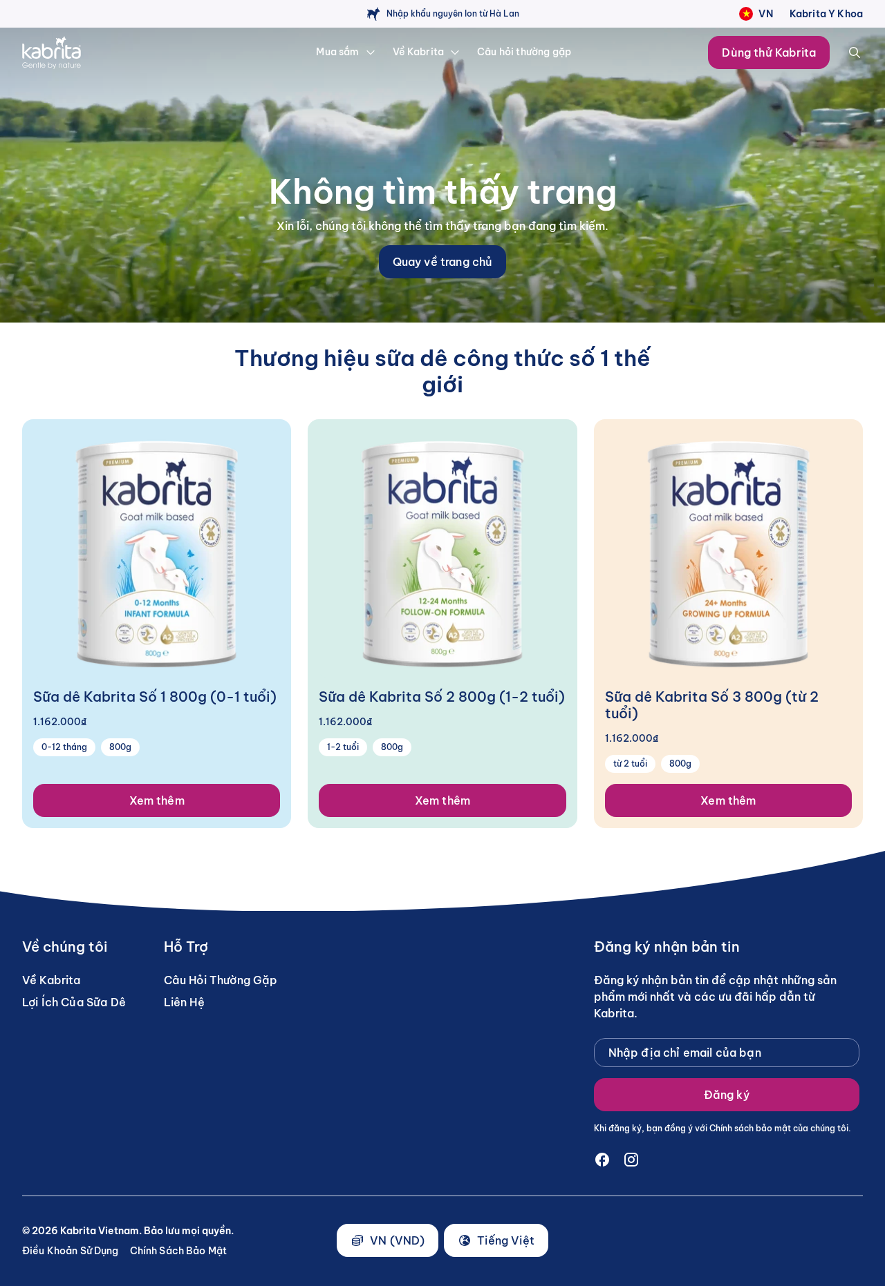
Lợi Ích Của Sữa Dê (74, 1002)
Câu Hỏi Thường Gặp (221, 980)
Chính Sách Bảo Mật (178, 1251)
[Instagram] (631, 1159)
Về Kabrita (51, 980)
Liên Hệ (184, 1002)
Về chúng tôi (65, 947)
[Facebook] (602, 1159)
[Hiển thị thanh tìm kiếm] (854, 52)
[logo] (100, 52)
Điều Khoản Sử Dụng (70, 1251)
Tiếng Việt (505, 1240)
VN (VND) (397, 1240)
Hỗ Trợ (186, 947)
